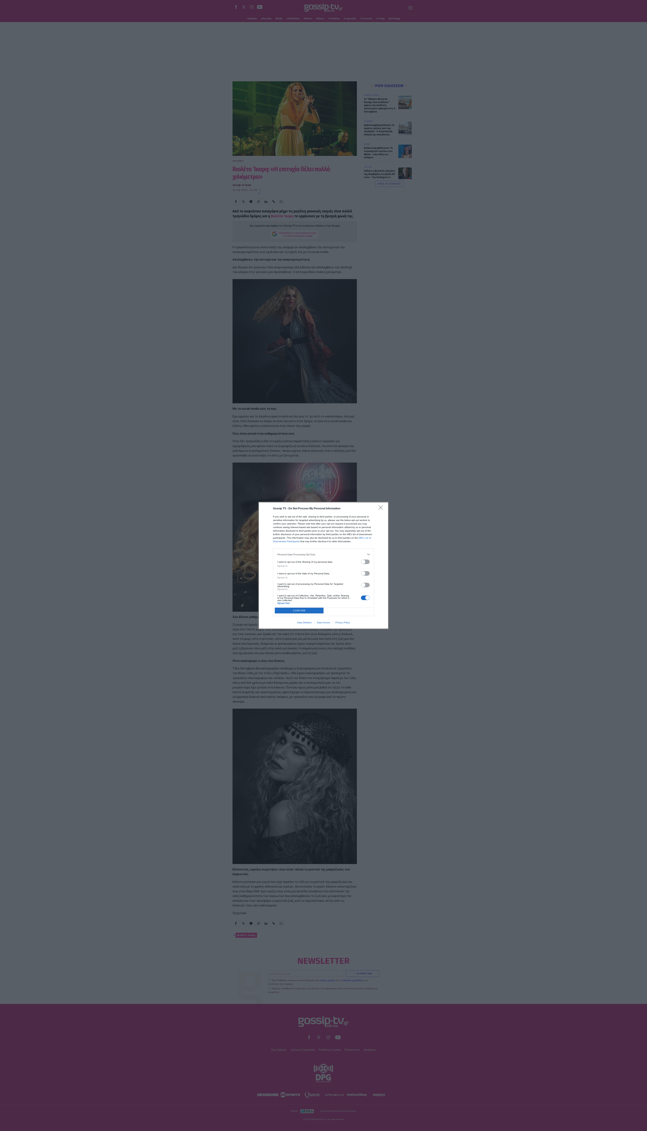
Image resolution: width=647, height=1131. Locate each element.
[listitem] (323, 554)
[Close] (382, 508)
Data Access (323, 622)
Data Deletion (304, 622)
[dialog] (323, 565)
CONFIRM (299, 610)
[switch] (365, 562)
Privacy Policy (342, 622)
